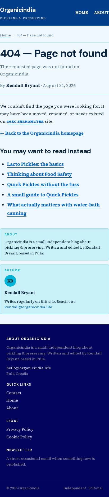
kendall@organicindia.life (28, 307)
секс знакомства (25, 121)
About (101, 12)
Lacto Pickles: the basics (35, 164)
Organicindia (17, 10)
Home (81, 12)
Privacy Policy (20, 429)
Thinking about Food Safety (39, 174)
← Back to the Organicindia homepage (42, 133)
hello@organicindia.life (28, 368)
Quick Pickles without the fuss (43, 184)
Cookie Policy (19, 437)
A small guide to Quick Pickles (43, 194)
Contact (13, 393)
